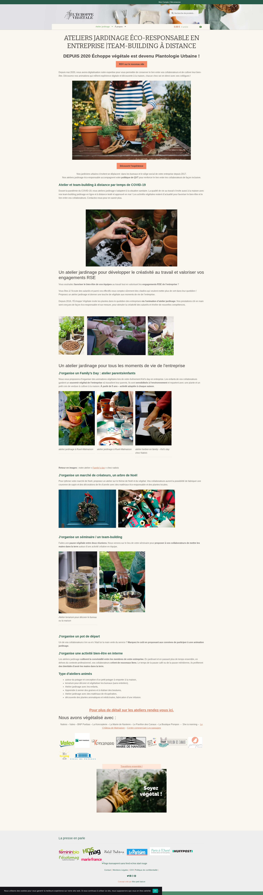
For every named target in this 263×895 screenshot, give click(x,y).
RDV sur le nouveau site (131, 64)
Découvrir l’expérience (131, 166)
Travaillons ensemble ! (131, 766)
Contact (107, 870)
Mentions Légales (120, 870)
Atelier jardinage (103, 26)
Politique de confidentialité (146, 870)
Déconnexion (175, 2)
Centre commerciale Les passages (144, 728)
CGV (132, 870)
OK (155, 891)
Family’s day (99, 468)
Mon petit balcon (138, 882)
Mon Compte (164, 2)
